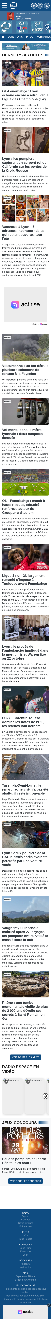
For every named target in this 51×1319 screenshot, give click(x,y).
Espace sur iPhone (25, 1276)
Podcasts (25, 1263)
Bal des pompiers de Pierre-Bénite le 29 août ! (24, 1161)
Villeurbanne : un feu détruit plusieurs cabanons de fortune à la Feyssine (25, 370)
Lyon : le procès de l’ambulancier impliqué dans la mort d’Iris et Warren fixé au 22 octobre (25, 652)
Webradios (25, 1267)
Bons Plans (15, 37)
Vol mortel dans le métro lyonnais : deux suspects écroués (22, 434)
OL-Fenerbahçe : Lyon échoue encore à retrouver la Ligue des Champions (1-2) (25, 95)
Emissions (25, 1251)
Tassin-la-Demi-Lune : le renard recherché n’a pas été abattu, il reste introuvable (25, 789)
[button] (13, 1096)
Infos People (25, 1238)
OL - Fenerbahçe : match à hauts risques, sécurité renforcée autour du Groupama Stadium (23, 507)
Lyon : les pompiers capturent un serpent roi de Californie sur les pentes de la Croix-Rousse (24, 164)
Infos (29, 37)
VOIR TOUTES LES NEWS (25, 1057)
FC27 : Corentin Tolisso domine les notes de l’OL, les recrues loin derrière (23, 722)
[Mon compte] (47, 6)
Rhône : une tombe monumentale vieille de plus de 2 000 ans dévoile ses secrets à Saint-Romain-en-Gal (25, 1010)
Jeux (25, 1254)
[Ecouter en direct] (34, 6)
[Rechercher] (40, 6)
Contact (25, 1219)
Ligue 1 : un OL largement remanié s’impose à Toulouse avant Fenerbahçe (24, 579)
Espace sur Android (25, 1279)
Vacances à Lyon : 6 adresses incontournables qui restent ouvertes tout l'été (23, 233)
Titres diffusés (25, 1223)
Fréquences (25, 1226)
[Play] (3, 25)
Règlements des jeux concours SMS (25, 1295)
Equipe (25, 1216)
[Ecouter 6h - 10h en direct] (25, 46)
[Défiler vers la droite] (45, 1096)
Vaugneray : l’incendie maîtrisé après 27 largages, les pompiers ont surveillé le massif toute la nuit (25, 934)
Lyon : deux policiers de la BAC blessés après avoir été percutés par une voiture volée (24, 859)
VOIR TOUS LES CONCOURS (25, 1181)
